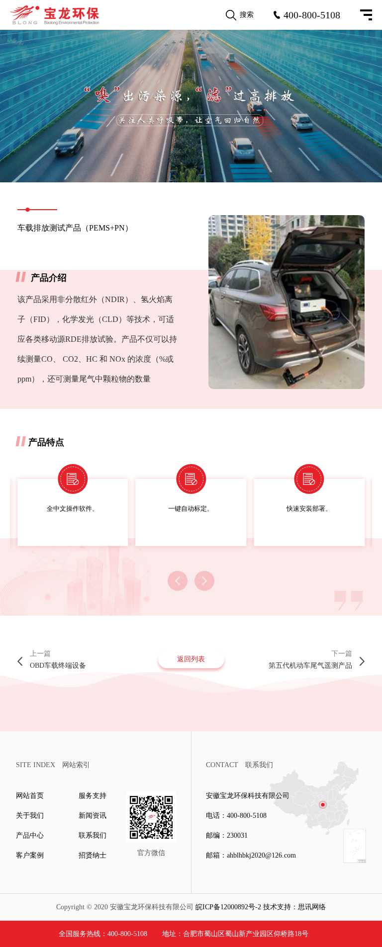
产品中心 (30, 835)
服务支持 (92, 795)
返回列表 (191, 659)
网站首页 (30, 795)
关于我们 (30, 815)
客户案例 (30, 855)
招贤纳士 (92, 855)
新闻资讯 (92, 815)
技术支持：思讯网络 (294, 907)
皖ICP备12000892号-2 (228, 907)
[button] (178, 581)
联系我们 (92, 835)
